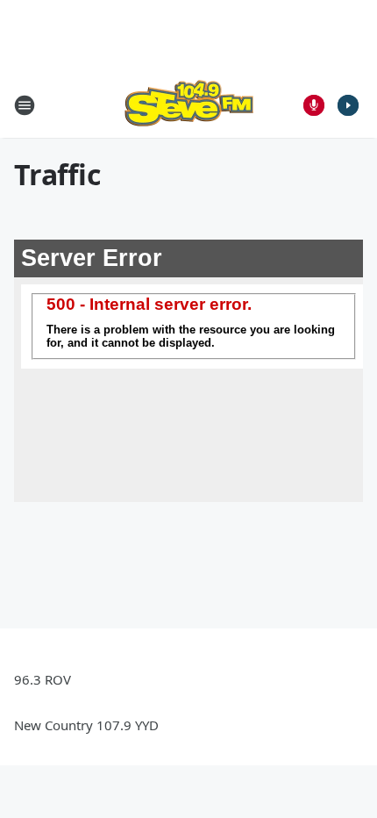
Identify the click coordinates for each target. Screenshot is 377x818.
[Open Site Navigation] (24, 105)
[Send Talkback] (313, 105)
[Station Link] (188, 104)
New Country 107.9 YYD (86, 725)
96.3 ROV (42, 679)
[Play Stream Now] (348, 105)
